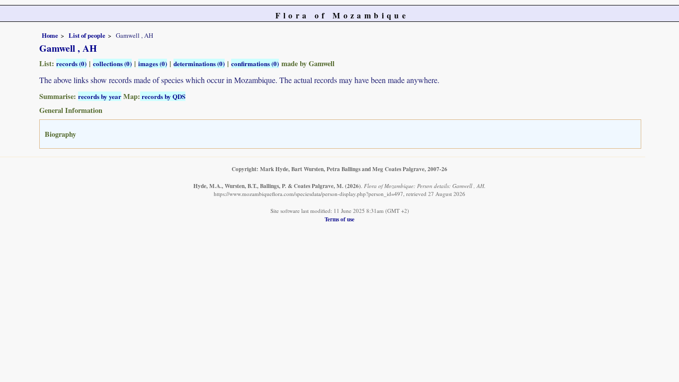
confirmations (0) (255, 63)
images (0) (152, 63)
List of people (87, 35)
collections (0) (112, 63)
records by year (99, 96)
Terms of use (339, 219)
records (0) (71, 63)
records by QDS (162, 96)
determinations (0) (199, 63)
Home (50, 35)
